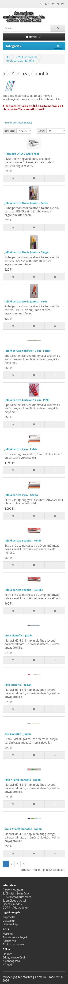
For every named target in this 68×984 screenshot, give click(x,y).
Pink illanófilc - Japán (18, 684)
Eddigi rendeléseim (15, 957)
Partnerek (9, 941)
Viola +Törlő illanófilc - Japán (23, 829)
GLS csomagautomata (17, 897)
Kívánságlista (11, 961)
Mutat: (42, 130)
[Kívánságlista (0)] (53, 3)
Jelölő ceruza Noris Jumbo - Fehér (26, 203)
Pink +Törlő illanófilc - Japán (23, 779)
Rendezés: (10, 130)
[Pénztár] (62, 3)
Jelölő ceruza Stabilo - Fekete (24, 590)
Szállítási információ (16, 893)
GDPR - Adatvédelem (16, 907)
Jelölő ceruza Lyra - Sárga (21, 495)
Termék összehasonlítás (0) (18, 122)
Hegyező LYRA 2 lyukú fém (22, 153)
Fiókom (7, 954)
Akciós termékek (13, 944)
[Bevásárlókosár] (57, 3)
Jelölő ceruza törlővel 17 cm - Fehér (28, 350)
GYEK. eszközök (26, 57)
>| (24, 864)
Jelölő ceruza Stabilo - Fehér (23, 540)
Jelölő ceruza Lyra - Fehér (21, 449)
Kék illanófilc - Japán (18, 734)
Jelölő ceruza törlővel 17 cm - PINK (27, 400)
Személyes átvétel (14, 900)
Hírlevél (8, 964)
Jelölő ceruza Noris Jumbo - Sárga (26, 252)
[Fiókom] (47, 3)
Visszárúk (9, 921)
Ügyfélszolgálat (13, 890)
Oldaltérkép (10, 924)
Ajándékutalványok (15, 937)
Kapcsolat (9, 917)
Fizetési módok (12, 904)
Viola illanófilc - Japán (18, 635)
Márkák (8, 934)
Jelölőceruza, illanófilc (20, 61)
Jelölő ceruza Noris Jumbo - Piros (26, 301)
